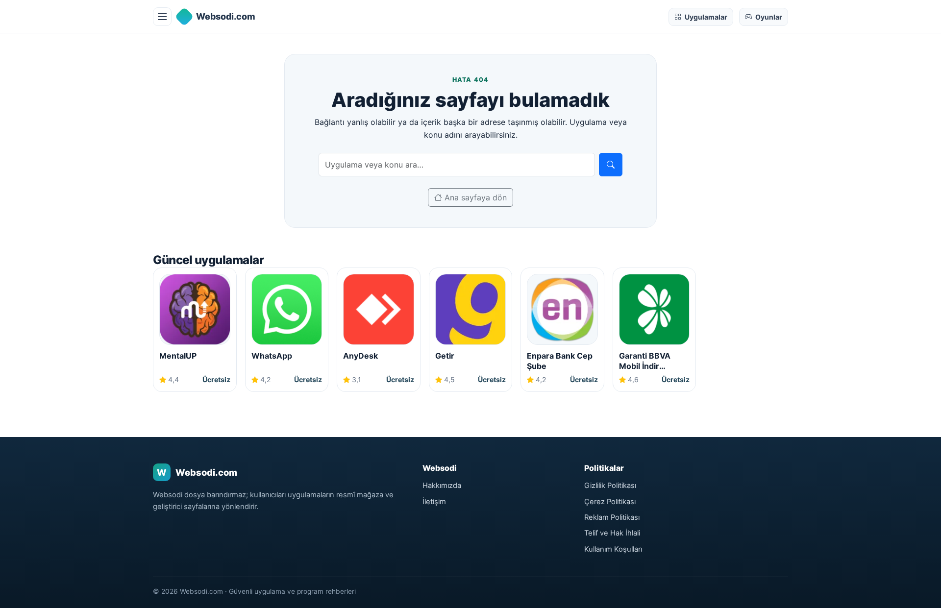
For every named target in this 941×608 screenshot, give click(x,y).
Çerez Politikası (610, 501)
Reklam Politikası (612, 517)
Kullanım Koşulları (613, 549)
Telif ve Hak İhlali (612, 533)
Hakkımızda (441, 485)
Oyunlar (768, 17)
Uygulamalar (706, 17)
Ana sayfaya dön (474, 197)
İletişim (434, 501)
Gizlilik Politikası (610, 485)
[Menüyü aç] (162, 16)
